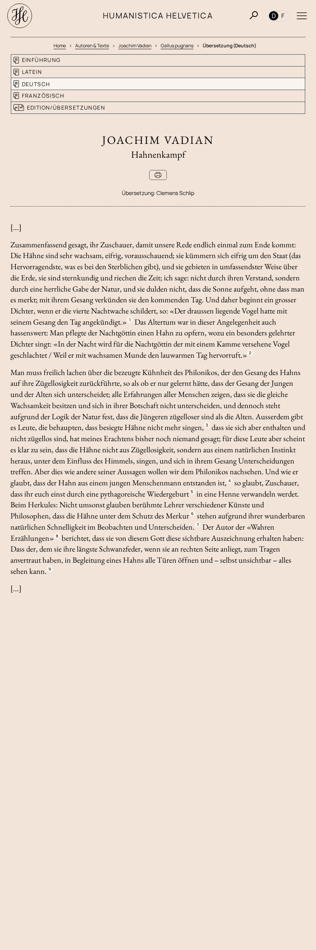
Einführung (41, 59)
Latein (32, 71)
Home (60, 45)
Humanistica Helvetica (158, 15)
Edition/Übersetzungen (66, 107)
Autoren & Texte (92, 45)
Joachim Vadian (134, 45)
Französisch (43, 95)
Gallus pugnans (177, 45)
